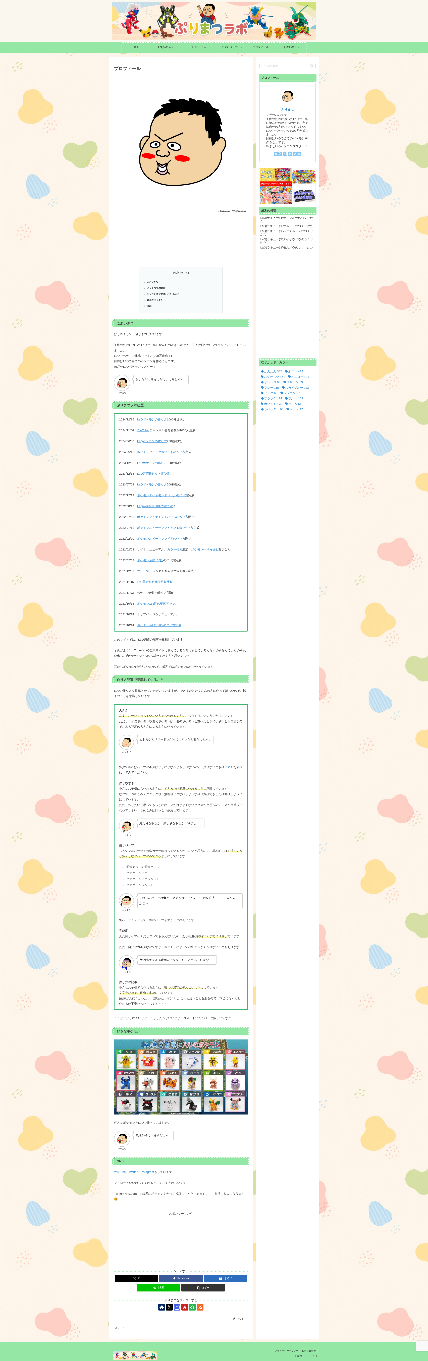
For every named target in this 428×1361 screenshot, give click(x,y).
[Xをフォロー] (169, 1307)
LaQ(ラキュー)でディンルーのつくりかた (286, 219)
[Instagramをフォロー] (177, 1307)
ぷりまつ (287, 109)
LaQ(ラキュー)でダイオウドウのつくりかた (286, 241)
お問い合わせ (309, 1350)
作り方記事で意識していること (163, 293)
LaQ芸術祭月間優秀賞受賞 (155, 506)
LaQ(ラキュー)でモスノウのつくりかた (286, 247)
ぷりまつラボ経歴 (156, 287)
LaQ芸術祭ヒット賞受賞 (153, 473)
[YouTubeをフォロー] (184, 1307)
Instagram (147, 1172)
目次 (176, 273)
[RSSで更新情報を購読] (200, 1307)
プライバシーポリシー (286, 1350)
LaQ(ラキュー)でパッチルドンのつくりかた (286, 232)
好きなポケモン (155, 300)
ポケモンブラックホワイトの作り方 (161, 452)
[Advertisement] (181, 238)
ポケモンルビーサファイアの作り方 (161, 538)
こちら (228, 767)
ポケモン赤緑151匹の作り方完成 (159, 625)
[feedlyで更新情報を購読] (192, 1307)
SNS (149, 306)
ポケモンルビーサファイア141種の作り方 (165, 527)
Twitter (133, 1172)
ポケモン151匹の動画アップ (156, 603)
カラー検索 (174, 549)
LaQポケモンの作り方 (152, 419)
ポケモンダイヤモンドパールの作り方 (162, 495)
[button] (203, 1287)
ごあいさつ (152, 281)
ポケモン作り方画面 (204, 549)
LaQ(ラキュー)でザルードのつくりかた (286, 226)
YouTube (143, 430)
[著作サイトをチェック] (161, 1307)
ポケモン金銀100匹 (150, 560)
